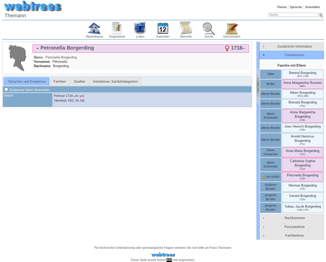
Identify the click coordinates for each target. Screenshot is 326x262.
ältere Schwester (270, 116)
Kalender (163, 36)
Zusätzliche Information (294, 46)
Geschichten (231, 36)
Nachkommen (294, 218)
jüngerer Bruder (271, 187)
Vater (270, 74)
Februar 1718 (63, 96)
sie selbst (272, 176)
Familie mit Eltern (292, 65)
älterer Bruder (270, 94)
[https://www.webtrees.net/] (163, 254)
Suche (209, 36)
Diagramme (117, 36)
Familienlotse (294, 55)
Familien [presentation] (59, 81)
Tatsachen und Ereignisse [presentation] (26, 81)
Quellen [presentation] (79, 81)
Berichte (186, 36)
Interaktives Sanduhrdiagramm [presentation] (115, 81)
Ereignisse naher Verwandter (29, 90)
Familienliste (294, 235)
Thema (282, 7)
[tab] (141, 48)
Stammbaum (94, 36)
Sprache (296, 7)
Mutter (270, 84)
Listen (140, 36)
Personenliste (294, 227)
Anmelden (312, 7)
